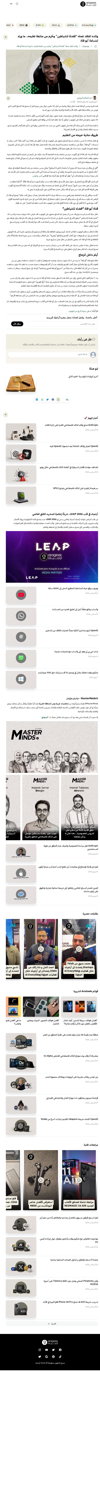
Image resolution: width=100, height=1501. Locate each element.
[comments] (67, 399)
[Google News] (47, 1357)
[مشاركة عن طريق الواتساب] (42, 399)
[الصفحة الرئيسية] (88, 4)
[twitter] (53, 1350)
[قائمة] (11, 4)
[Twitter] (40, 1357)
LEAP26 (70, 25)
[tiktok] (60, 1357)
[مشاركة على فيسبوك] (52, 399)
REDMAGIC (6, 25)
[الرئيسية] (95, 46)
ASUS (54, 25)
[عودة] (5, 37)
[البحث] (17, 4)
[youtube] (47, 1350)
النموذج (45, 717)
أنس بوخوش (37, 175)
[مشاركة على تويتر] (47, 399)
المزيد (53, 1323)
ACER (38, 25)
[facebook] (60, 1350)
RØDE (22, 25)
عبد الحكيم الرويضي (84, 97)
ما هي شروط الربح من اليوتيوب (79, 311)
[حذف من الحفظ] (8, 98)
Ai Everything (87, 25)
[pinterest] (53, 1357)
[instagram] (40, 1350)
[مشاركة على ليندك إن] (36, 399)
